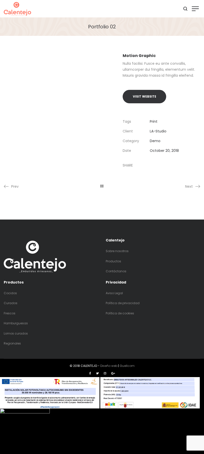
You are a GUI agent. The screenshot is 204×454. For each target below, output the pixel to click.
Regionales (12, 343)
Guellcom (127, 366)
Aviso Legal (114, 293)
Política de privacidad (123, 303)
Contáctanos (116, 271)
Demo (155, 140)
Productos (113, 261)
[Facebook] (90, 373)
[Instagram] (105, 373)
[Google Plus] (113, 373)
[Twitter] (97, 373)
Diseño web (108, 366)
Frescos (9, 313)
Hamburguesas (16, 323)
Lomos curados (16, 333)
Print (153, 121)
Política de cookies (120, 313)
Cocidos (10, 293)
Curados (10, 303)
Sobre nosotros (117, 251)
